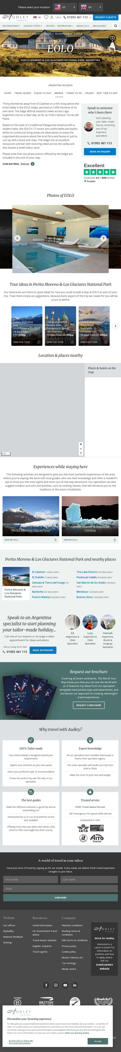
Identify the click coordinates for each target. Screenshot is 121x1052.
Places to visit (43, 93)
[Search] (115, 26)
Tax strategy (69, 963)
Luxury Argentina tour (23, 323)
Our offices (9, 925)
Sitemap (7, 942)
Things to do (74, 93)
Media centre (69, 968)
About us (82, 25)
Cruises (50, 25)
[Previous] (6, 326)
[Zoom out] (81, 448)
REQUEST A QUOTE (105, 17)
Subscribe (60, 897)
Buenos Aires (85, 597)
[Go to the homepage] (15, 17)
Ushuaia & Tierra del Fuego (48, 582)
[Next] (115, 326)
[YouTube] (65, 985)
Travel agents (40, 951)
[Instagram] (56, 985)
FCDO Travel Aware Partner (90, 806)
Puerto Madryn (41, 597)
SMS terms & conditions (75, 940)
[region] (42, 410)
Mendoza (82, 591)
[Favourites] (46, 17)
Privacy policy (69, 946)
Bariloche (37, 591)
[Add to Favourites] (112, 38)
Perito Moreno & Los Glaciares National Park (15, 593)
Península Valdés (87, 577)
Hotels (59, 93)
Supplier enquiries (42, 946)
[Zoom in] (81, 444)
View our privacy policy (77, 1032)
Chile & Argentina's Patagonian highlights (92, 325)
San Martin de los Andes (91, 582)
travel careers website (104, 966)
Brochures (99, 25)
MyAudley (8, 930)
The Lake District (87, 572)
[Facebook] (46, 985)
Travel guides (22, 93)
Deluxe (25, 164)
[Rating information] (33, 164)
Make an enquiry (100, 151)
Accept (97, 1041)
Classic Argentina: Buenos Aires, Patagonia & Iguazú (58, 325)
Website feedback (13, 936)
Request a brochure (88, 705)
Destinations (10, 25)
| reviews (99, 177)
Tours (7, 93)
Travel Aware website (44, 940)
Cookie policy (69, 951)
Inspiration (64, 25)
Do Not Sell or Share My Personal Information (21, 1042)
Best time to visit (107, 93)
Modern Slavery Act (72, 957)
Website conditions (72, 925)
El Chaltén (38, 577)
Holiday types (32, 25)
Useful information (42, 925)
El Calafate (38, 572)
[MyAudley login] (52, 17)
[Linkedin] (75, 985)
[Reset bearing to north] (81, 453)
